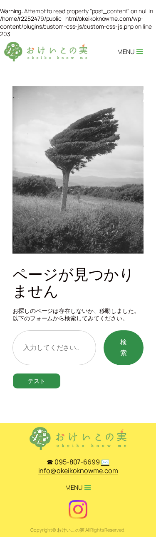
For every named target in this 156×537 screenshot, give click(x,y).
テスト (36, 381)
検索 (123, 347)
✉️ (78, 466)
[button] (125, 51)
